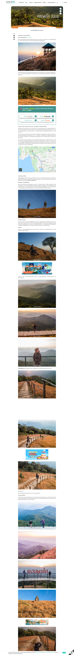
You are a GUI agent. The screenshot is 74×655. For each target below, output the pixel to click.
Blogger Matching (37, 2)
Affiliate (44, 2)
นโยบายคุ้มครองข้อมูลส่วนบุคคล (48, 652)
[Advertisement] (37, 410)
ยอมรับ (64, 652)
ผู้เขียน (26, 2)
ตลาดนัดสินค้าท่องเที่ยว (51, 2)
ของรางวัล (31, 2)
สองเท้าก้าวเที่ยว (29, 37)
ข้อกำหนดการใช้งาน (38, 652)
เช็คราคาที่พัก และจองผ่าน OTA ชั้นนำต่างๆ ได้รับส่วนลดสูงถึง (38, 109)
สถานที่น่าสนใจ (21, 2)
